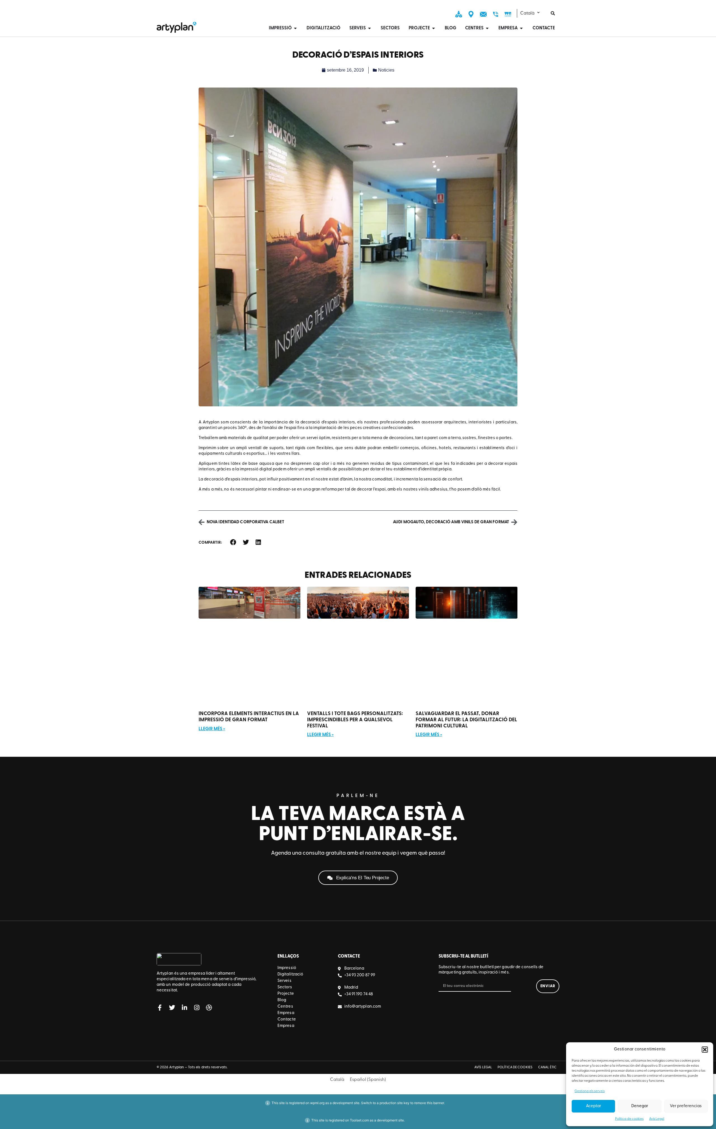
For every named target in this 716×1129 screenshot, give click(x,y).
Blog (281, 1000)
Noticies (386, 70)
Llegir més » (212, 729)
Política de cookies (629, 1119)
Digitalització (290, 974)
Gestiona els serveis (589, 1091)
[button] (705, 1049)
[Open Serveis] (369, 28)
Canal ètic (547, 1067)
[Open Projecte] (433, 28)
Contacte (286, 1019)
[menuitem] (533, 13)
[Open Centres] (487, 28)
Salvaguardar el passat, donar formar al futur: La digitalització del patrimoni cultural (466, 720)
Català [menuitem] (527, 13)
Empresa (285, 1013)
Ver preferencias (686, 1106)
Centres (285, 1007)
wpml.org (317, 1103)
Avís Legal (656, 1119)
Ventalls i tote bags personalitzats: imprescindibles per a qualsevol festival (355, 720)
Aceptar (593, 1106)
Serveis (284, 981)
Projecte (285, 994)
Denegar (639, 1106)
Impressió (286, 968)
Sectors (284, 987)
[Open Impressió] (295, 28)
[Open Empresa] (521, 28)
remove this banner (429, 1103)
